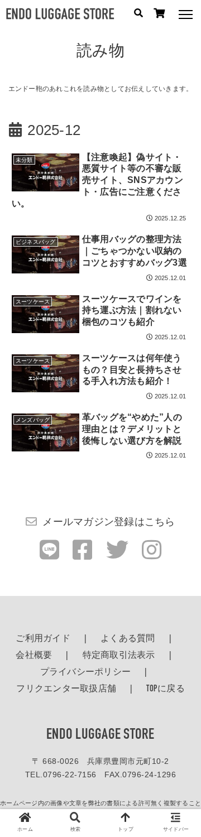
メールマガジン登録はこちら (108, 521)
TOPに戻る (165, 689)
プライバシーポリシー (85, 672)
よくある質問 (127, 638)
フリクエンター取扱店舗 (66, 689)
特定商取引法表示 (119, 655)
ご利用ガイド (43, 638)
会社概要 (34, 655)
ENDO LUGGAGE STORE (100, 735)
